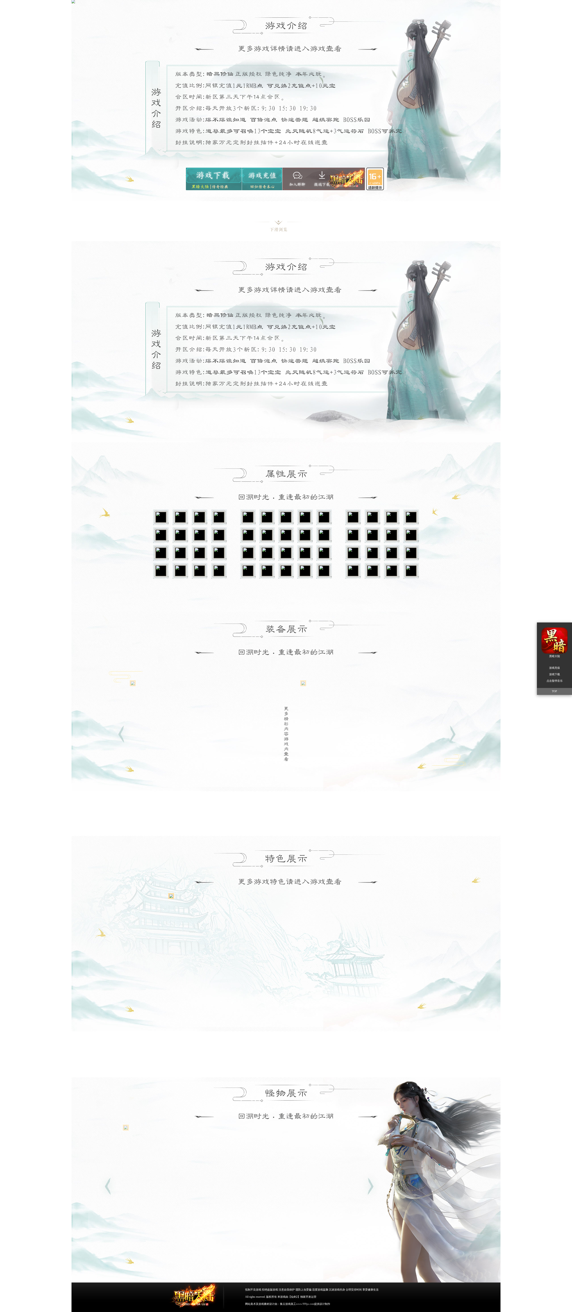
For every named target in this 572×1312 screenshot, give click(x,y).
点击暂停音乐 (555, 680)
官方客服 (296, 179)
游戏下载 (213, 179)
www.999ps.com (305, 1304)
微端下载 (323, 178)
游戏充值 (262, 179)
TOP (554, 691)
